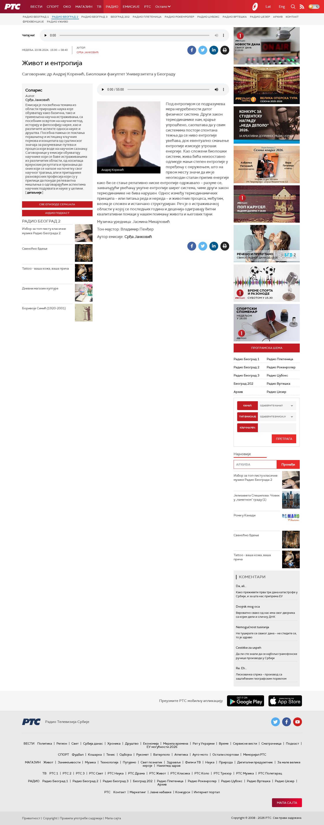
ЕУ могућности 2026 (162, 747)
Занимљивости (69, 762)
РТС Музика (245, 773)
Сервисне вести (245, 743)
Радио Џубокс (208, 17)
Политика (44, 743)
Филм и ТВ (193, 762)
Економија (151, 743)
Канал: (247, 405)
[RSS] (302, 6)
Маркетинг (138, 792)
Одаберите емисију (273, 416)
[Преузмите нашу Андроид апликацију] (245, 700)
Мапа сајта (287, 803)
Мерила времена (175, 743)
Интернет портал (207, 792)
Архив (278, 17)
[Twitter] (202, 50)
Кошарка (95, 755)
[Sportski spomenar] (267, 322)
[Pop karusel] (267, 204)
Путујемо (129, 762)
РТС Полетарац (270, 773)
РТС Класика (180, 773)
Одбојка (125, 755)
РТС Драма (136, 773)
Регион (61, 743)
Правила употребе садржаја (81, 818)
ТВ (99, 6)
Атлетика (181, 755)
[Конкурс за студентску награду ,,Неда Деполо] (267, 125)
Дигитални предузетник (255, 762)
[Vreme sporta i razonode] (267, 283)
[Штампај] (224, 50)
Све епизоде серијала (57, 204)
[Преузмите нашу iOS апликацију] (285, 700)
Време (224, 743)
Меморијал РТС (254, 755)
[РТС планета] (255, 6)
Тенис (110, 755)
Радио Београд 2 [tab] (41, 221)
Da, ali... (241, 586)
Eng (282, 6)
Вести (36, 6)
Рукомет (142, 755)
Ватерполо (161, 755)
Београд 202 (120, 17)
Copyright (50, 818)
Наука (209, 762)
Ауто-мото (200, 755)
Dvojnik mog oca (248, 606)
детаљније (34, 192)
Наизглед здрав (169, 766)
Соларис (33, 90)
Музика (90, 762)
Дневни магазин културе (40, 288)
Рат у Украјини (203, 743)
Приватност (31, 818)
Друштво (132, 743)
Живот (48, 762)
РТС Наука (116, 773)
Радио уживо (57, 21)
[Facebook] (191, 50)
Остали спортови (225, 755)
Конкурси (182, 792)
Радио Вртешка (235, 17)
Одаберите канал (271, 405)
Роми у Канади (244, 515)
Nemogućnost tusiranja (252, 627)
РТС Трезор (223, 773)
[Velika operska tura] (267, 85)
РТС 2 (67, 773)
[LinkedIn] (213, 50)
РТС (147, 6)
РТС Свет (96, 773)
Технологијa (109, 762)
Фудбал (78, 755)
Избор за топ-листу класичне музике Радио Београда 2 (44, 231)
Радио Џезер (260, 17)
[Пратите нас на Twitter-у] (275, 721)
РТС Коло (201, 773)
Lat (268, 6)
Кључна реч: (247, 427)
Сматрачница (271, 743)
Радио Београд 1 (36, 17)
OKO (67, 6)
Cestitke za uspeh (248, 648)
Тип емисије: (247, 416)
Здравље (174, 762)
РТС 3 (80, 773)
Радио (112, 6)
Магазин (83, 6)
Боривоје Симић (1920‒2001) (44, 308)
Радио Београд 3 (94, 17)
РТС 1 (53, 773)
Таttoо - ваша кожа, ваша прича (45, 268)
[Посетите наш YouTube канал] (297, 721)
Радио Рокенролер (179, 17)
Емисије (131, 6)
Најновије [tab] (242, 454)
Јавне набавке (160, 792)
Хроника (114, 743)
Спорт (53, 6)
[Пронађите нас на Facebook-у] (286, 721)
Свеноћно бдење (34, 249)
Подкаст (292, 743)
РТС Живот (157, 773)
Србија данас (93, 743)
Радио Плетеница (147, 17)
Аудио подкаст (57, 213)
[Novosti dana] (267, 46)
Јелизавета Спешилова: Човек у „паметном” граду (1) (257, 497)
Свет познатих (151, 762)
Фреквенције (33, 21)
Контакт (292, 17)
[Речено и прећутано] (267, 243)
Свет (75, 743)
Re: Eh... (241, 668)
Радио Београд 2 (65, 17)
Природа (226, 762)
